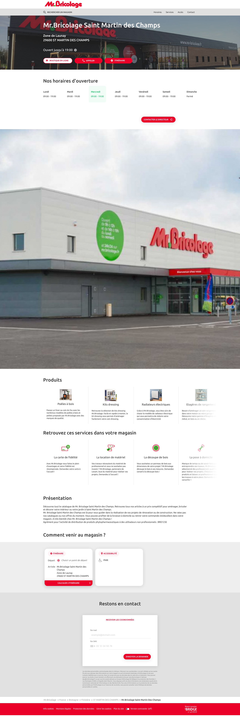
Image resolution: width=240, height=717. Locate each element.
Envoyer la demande (137, 656)
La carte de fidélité (65, 457)
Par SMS (93, 641)
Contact (191, 12)
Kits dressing (111, 404)
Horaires (158, 12)
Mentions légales (63, 709)
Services (170, 12)
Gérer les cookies (103, 709)
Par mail (93, 630)
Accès (180, 12)
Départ (51, 560)
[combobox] (92, 646)
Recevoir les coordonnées (120, 620)
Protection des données (83, 709)
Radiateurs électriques (156, 404)
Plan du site (119, 709)
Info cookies (48, 709)
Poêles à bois (66, 404)
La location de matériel (110, 457)
